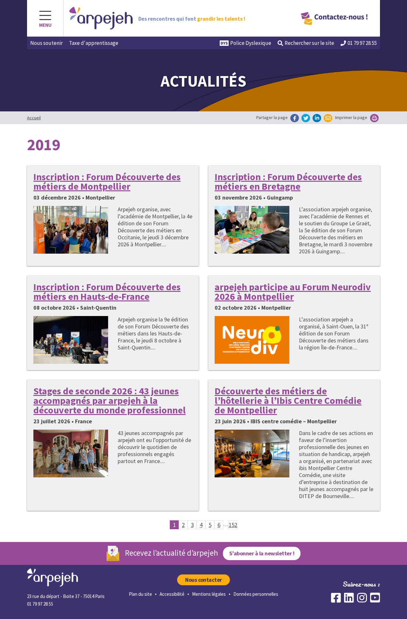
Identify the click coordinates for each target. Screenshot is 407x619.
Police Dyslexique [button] (250, 42)
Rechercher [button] (309, 42)
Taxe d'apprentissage (93, 42)
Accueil (34, 118)
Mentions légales (209, 594)
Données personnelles (255, 594)
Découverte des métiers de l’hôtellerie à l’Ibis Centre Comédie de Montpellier (288, 400)
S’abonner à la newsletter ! (261, 553)
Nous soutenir (46, 42)
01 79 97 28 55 (362, 42)
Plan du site (140, 594)
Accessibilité (172, 594)
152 (233, 525)
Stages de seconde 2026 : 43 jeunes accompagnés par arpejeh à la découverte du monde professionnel (109, 400)
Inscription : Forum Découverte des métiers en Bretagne (288, 181)
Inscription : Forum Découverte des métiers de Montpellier (107, 181)
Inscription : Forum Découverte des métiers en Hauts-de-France (107, 291)
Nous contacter (203, 579)
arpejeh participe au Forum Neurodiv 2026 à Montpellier (293, 291)
